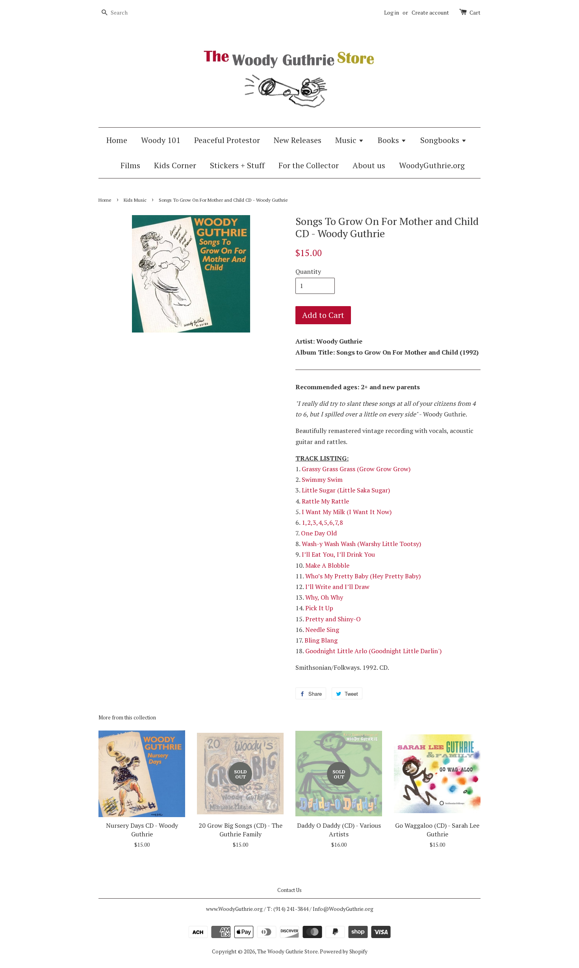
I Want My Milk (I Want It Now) (347, 511)
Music (346, 140)
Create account (430, 12)
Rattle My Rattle (325, 501)
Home (116, 140)
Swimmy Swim (322, 479)
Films (130, 165)
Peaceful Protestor (227, 140)
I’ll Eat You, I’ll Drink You (338, 554)
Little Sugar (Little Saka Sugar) (346, 490)
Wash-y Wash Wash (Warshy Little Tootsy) (361, 543)
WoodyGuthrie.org (432, 165)
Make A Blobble (327, 565)
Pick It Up (319, 608)
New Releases (297, 140)
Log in (391, 12)
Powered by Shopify (343, 951)
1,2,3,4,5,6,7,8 (322, 522)
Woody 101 (160, 140)
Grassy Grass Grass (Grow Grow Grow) (356, 468)
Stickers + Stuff (237, 165)
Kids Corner (175, 165)
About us (369, 165)
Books (389, 140)
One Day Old (319, 533)
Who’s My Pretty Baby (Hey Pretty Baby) (363, 576)
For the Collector (308, 165)
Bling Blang (321, 640)
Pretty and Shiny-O (333, 619)
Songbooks (440, 140)
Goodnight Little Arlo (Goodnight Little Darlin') (373, 651)
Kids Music (135, 200)
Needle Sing (322, 629)
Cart (475, 12)
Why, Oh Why (324, 597)
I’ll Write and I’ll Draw (337, 586)
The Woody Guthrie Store (287, 951)
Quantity (308, 271)
